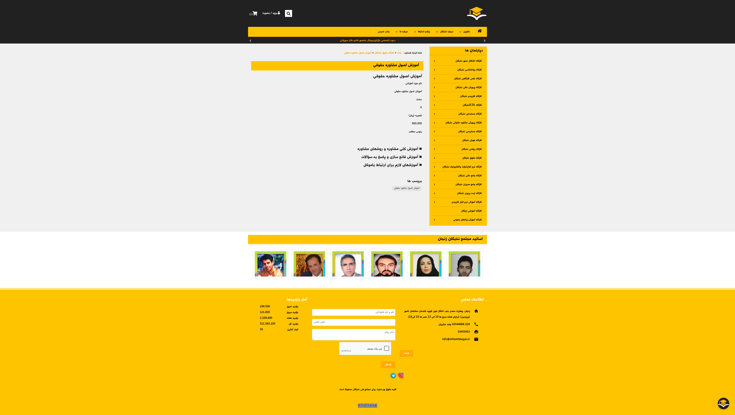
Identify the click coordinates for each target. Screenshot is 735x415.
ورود (275, 13)
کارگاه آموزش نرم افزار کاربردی (467, 202)
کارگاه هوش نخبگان (472, 140)
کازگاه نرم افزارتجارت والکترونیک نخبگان (462, 167)
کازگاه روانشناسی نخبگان (469, 69)
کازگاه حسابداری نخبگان (470, 114)
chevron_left (250, 40)
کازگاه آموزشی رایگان (471, 211)
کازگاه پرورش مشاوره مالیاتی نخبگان (463, 122)
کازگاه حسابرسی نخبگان (470, 131)
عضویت (266, 13)
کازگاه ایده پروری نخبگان (469, 193)
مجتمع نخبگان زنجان (477, 13)
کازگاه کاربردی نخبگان (471, 96)
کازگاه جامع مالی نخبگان (470, 175)
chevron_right (484, 40)
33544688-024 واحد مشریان (454, 324)
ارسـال (388, 364)
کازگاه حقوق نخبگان (472, 158)
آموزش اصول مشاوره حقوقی (358, 53)
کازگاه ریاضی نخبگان (471, 149)
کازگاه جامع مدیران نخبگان (469, 184)
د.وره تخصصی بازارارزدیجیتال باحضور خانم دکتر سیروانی (367, 40)
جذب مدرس (384, 31)
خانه (399, 53)
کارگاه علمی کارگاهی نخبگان (468, 78)
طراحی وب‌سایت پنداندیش (367, 406)
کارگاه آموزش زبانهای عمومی (467, 219)
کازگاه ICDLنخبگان (472, 105)
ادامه (406, 353)
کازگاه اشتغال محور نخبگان (469, 61)
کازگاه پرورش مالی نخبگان (469, 87)
